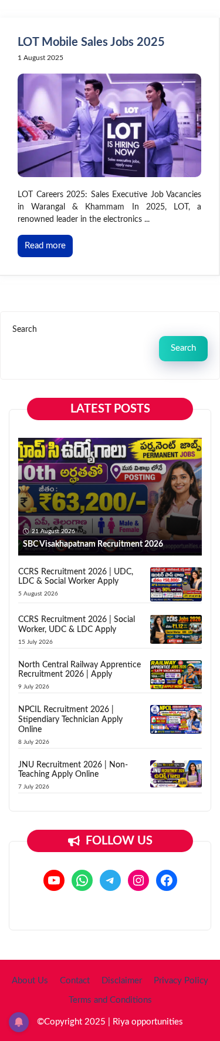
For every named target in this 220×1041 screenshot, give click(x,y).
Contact (75, 980)
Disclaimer (121, 980)
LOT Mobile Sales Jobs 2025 (91, 42)
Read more (45, 245)
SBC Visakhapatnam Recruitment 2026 (93, 544)
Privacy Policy (181, 980)
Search (24, 329)
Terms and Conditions (110, 1000)
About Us (30, 980)
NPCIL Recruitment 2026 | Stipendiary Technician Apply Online (70, 720)
